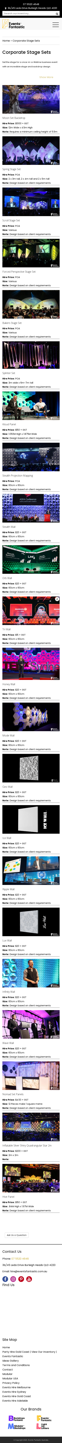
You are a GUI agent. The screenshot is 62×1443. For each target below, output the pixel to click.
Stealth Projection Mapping (17, 475)
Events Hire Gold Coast (16, 1396)
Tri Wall (6, 629)
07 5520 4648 (31, 4)
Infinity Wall (8, 991)
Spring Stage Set (11, 169)
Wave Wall (8, 1043)
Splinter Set (8, 373)
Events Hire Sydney (14, 1392)
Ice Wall (6, 838)
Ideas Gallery (10, 1361)
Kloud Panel (9, 424)
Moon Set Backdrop (13, 118)
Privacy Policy (11, 1383)
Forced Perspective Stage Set (19, 271)
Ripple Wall (8, 889)
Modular (7, 1374)
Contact (7, 1369)
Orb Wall (7, 578)
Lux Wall (7, 940)
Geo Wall (7, 786)
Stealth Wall (8, 527)
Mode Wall (8, 735)
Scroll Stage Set (11, 220)
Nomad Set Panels (13, 1094)
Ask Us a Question (17, 1235)
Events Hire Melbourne (16, 1387)
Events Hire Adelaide (15, 1401)
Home (6, 41)
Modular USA (10, 1378)
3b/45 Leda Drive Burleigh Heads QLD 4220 (32, 8)
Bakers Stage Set (12, 323)
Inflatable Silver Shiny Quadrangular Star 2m (27, 1145)
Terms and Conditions (16, 1365)
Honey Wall (8, 684)
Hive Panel (8, 1196)
